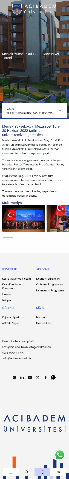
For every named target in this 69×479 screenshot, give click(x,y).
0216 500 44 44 (13, 352)
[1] (23, 218)
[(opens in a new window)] (14, 377)
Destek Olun (44, 323)
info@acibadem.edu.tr (17, 358)
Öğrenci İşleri (10, 317)
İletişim (6, 300)
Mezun (40, 317)
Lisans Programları (48, 278)
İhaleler (6, 294)
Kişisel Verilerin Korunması (11, 286)
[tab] (11, 472)
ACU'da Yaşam (11, 323)
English (58, 472)
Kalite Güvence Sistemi (16, 278)
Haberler (10, 108)
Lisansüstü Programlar (50, 290)
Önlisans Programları (49, 284)
